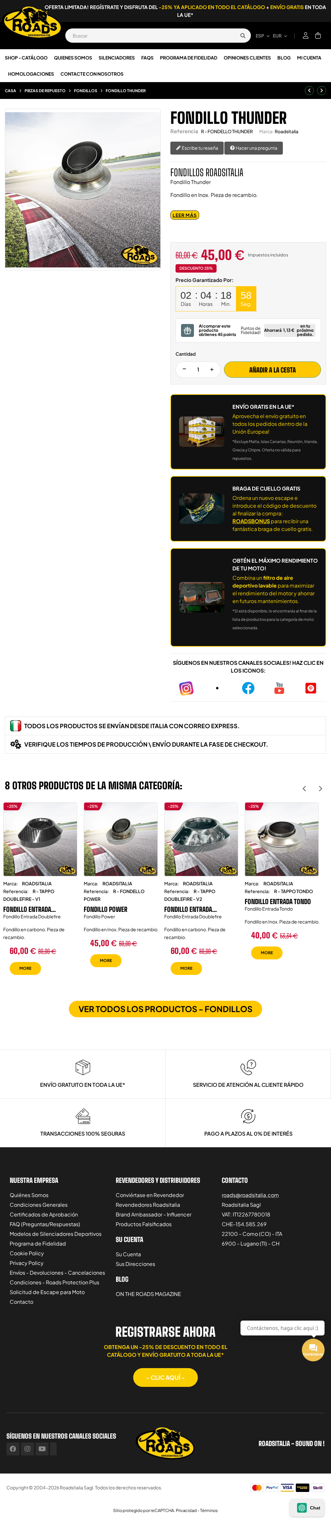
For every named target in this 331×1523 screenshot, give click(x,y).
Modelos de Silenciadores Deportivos (55, 1233)
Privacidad (186, 1510)
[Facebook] (12, 1448)
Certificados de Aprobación (44, 1214)
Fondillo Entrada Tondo (278, 901)
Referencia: (15, 891)
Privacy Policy (27, 1262)
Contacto (21, 1301)
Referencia (184, 131)
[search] (243, 35)
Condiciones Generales (39, 1204)
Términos (209, 1510)
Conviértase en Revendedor (150, 1195)
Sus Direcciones (135, 1263)
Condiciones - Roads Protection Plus (54, 1282)
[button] (165, 1377)
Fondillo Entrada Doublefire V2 (188, 909)
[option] (40, 893)
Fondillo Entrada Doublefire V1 (27, 909)
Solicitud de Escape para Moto (47, 1292)
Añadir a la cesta (272, 370)
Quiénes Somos (29, 1195)
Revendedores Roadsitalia (148, 1204)
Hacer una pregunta (256, 148)
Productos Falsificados (144, 1224)
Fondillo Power (105, 909)
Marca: (266, 131)
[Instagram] (27, 1448)
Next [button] (320, 788)
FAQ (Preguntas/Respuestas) (45, 1224)
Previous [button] (304, 788)
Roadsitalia (286, 131)
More (25, 968)
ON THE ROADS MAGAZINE (148, 1294)
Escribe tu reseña (199, 148)
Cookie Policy (27, 1253)
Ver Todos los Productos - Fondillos (165, 1009)
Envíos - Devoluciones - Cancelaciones (57, 1272)
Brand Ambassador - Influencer (153, 1214)
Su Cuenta (128, 1254)
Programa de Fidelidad (38, 1243)
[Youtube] (42, 1448)
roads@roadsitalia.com (250, 1195)
